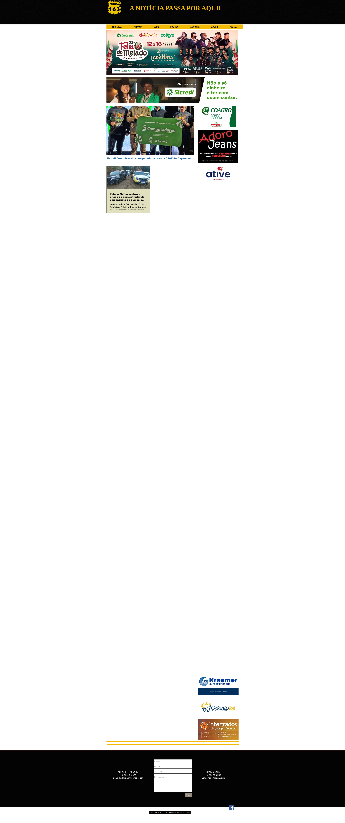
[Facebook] (231, 807)
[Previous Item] (111, 130)
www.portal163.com (158, 812)
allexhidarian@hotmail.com (128, 778)
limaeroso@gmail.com (213, 778)
